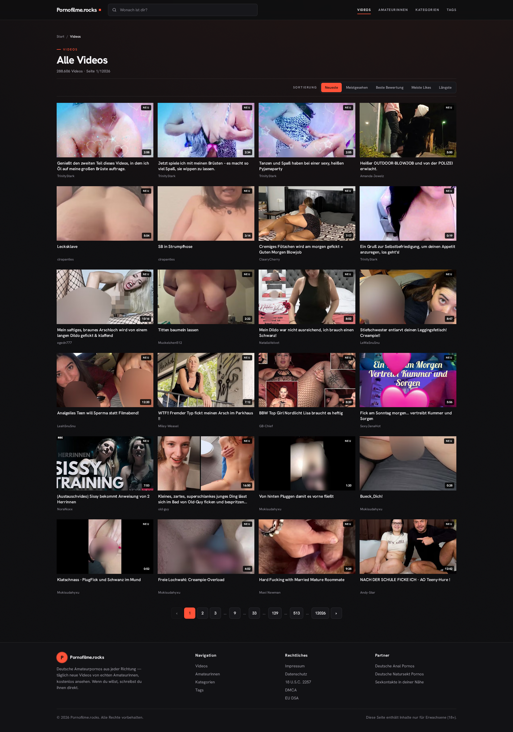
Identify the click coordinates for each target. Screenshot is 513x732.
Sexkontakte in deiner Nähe (399, 682)
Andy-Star (367, 592)
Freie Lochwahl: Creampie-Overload (191, 579)
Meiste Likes (421, 87)
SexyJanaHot (370, 426)
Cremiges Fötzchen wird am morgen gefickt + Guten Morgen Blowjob (301, 249)
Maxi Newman (270, 592)
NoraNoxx (65, 509)
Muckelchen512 (170, 342)
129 (275, 613)
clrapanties (65, 259)
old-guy (163, 509)
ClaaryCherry (269, 259)
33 (254, 613)
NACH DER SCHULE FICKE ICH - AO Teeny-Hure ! (405, 579)
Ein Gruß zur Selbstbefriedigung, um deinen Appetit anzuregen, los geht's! (407, 249)
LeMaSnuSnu (370, 342)
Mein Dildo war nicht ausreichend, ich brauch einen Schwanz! (306, 332)
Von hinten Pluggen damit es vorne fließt (296, 496)
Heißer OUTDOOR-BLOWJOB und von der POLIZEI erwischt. (406, 166)
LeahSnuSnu (66, 426)
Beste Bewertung (389, 87)
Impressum (295, 666)
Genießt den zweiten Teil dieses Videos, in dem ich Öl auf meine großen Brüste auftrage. (103, 166)
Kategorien (427, 9)
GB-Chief (266, 426)
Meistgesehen (357, 87)
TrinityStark (66, 176)
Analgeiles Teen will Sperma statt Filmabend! (98, 413)
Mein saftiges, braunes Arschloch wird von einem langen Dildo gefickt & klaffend (102, 332)
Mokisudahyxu (270, 509)
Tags (451, 9)
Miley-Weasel (168, 426)
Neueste (331, 87)
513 (296, 613)
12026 (320, 613)
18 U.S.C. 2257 (298, 682)
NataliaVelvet (269, 342)
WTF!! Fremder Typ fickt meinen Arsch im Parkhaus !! (205, 415)
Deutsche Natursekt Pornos (399, 674)
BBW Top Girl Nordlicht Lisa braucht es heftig (301, 413)
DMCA (291, 690)
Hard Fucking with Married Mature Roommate (301, 579)
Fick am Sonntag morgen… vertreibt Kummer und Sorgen (406, 415)
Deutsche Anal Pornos (396, 666)
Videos (364, 9)
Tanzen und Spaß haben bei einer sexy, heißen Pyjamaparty (301, 166)
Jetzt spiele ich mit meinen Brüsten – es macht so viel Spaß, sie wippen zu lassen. (203, 166)
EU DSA (292, 698)
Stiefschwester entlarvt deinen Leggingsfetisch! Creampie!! (403, 332)
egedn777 (64, 342)
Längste (445, 87)
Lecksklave (67, 246)
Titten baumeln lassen (178, 330)
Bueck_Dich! (371, 496)
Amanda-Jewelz (372, 176)
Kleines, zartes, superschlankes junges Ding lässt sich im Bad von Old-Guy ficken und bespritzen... (202, 499)
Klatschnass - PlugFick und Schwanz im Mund (99, 579)
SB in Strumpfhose (175, 246)
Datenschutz (296, 674)
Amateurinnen (393, 9)
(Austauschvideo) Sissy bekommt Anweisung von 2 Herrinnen (103, 499)
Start (60, 36)
